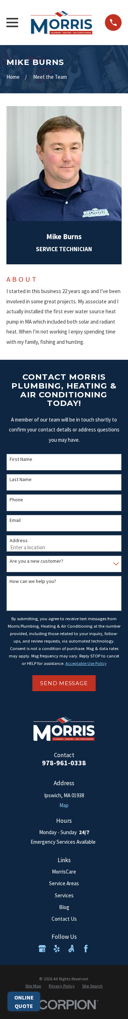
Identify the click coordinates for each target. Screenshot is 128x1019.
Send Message (63, 683)
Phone (16, 500)
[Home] (61, 22)
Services (64, 895)
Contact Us (64, 918)
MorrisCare (64, 871)
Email (15, 520)
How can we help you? (33, 581)
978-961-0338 (64, 762)
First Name (21, 459)
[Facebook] (86, 948)
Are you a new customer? (36, 561)
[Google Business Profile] (42, 948)
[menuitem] (33, 986)
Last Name (21, 480)
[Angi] (71, 948)
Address (19, 541)
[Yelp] (56, 948)
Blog (64, 907)
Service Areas (64, 883)
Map (64, 805)
